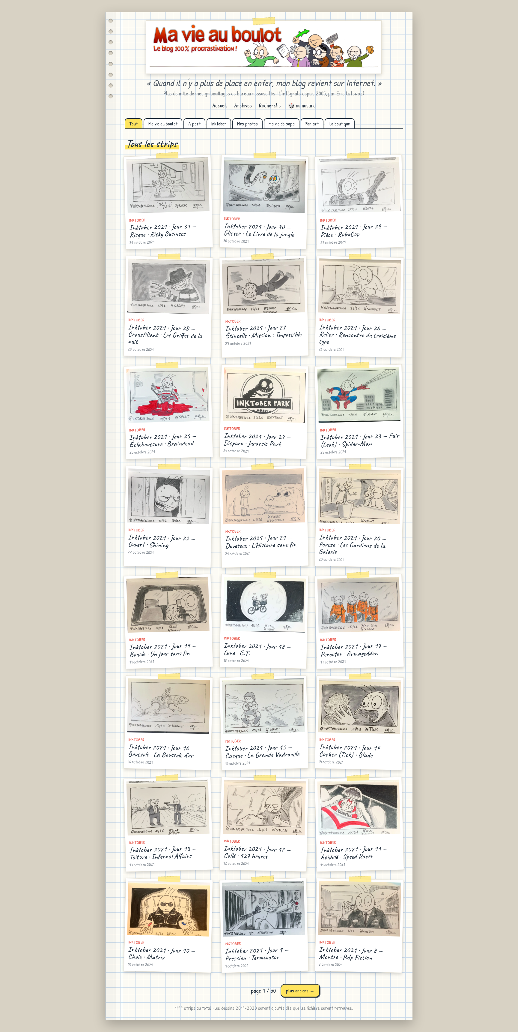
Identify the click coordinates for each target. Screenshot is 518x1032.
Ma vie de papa (282, 123)
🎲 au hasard (302, 105)
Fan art (312, 123)
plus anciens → (300, 990)
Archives (243, 105)
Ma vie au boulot (162, 123)
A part (194, 123)
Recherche (270, 105)
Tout (134, 123)
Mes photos (247, 123)
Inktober (218, 123)
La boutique (339, 123)
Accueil (219, 105)
